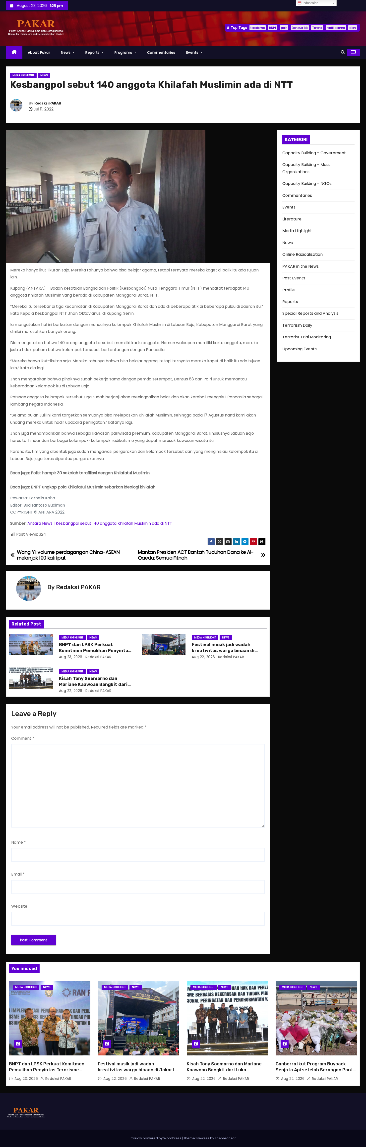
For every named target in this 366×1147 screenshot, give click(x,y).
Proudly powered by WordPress (156, 1138)
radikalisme (336, 28)
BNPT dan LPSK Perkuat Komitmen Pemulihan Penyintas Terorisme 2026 (95, 650)
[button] (343, 52)
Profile (288, 290)
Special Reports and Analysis (310, 313)
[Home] (14, 52)
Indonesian (310, 3)
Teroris (317, 28)
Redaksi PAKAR (47, 103)
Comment (22, 738)
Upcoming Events (299, 349)
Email (18, 874)
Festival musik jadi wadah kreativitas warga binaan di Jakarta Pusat (223, 650)
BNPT (272, 28)
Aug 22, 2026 (203, 656)
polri (284, 28)
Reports (93, 52)
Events (193, 52)
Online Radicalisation (302, 254)
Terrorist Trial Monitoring (306, 337)
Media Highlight (23, 75)
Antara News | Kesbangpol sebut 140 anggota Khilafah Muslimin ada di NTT (99, 523)
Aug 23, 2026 (70, 656)
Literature (292, 219)
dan (352, 28)
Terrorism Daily (297, 325)
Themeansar (225, 1138)
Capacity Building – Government (314, 153)
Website (19, 906)
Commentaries (161, 52)
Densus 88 (300, 28)
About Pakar (39, 52)
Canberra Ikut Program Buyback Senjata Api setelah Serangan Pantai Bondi (316, 1070)
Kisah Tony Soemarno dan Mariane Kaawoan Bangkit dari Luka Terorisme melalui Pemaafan (224, 1070)
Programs (124, 52)
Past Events (293, 278)
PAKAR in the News (300, 266)
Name (18, 842)
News (66, 52)
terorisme (257, 28)
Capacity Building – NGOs (307, 183)
